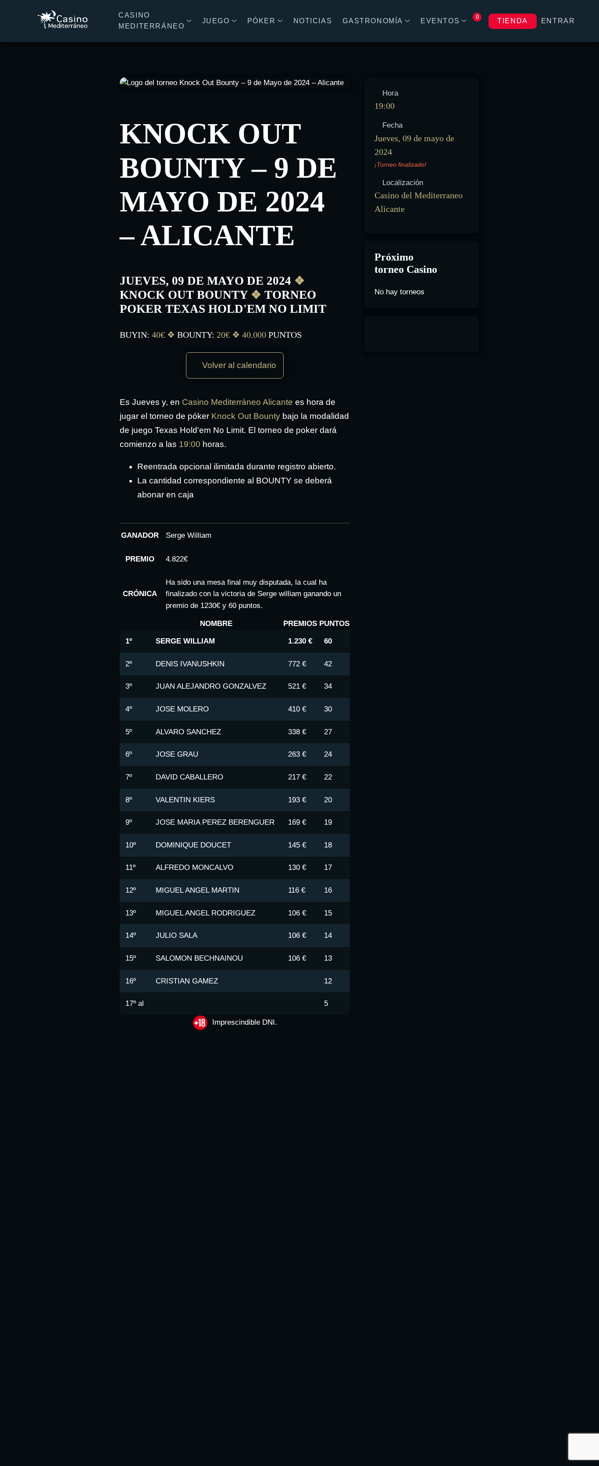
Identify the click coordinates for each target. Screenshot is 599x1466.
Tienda (512, 21)
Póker (261, 21)
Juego (216, 21)
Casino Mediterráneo (151, 20)
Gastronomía (372, 21)
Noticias (312, 21)
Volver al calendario (238, 365)
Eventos (440, 21)
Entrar (558, 21)
